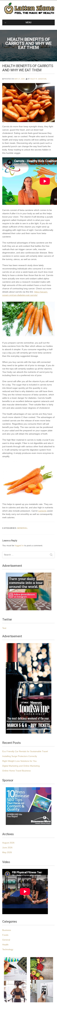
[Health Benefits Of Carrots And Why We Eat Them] (28, 102)
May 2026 (7, 852)
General (22, 528)
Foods (5, 935)
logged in (19, 545)
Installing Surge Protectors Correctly (19, 756)
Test (4, 628)
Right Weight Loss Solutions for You (19, 761)
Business (6, 930)
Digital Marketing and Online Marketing (21, 766)
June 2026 (7, 847)
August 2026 (8, 842)
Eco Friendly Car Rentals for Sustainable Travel (25, 751)
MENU (28, 22)
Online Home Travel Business (16, 770)
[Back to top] (50, 1003)
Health (5, 944)
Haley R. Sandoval (38, 79)
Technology (7, 949)
